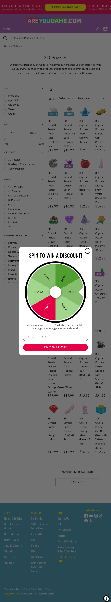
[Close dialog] (87, 251)
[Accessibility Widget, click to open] (106, 598)
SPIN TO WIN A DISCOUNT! (55, 347)
